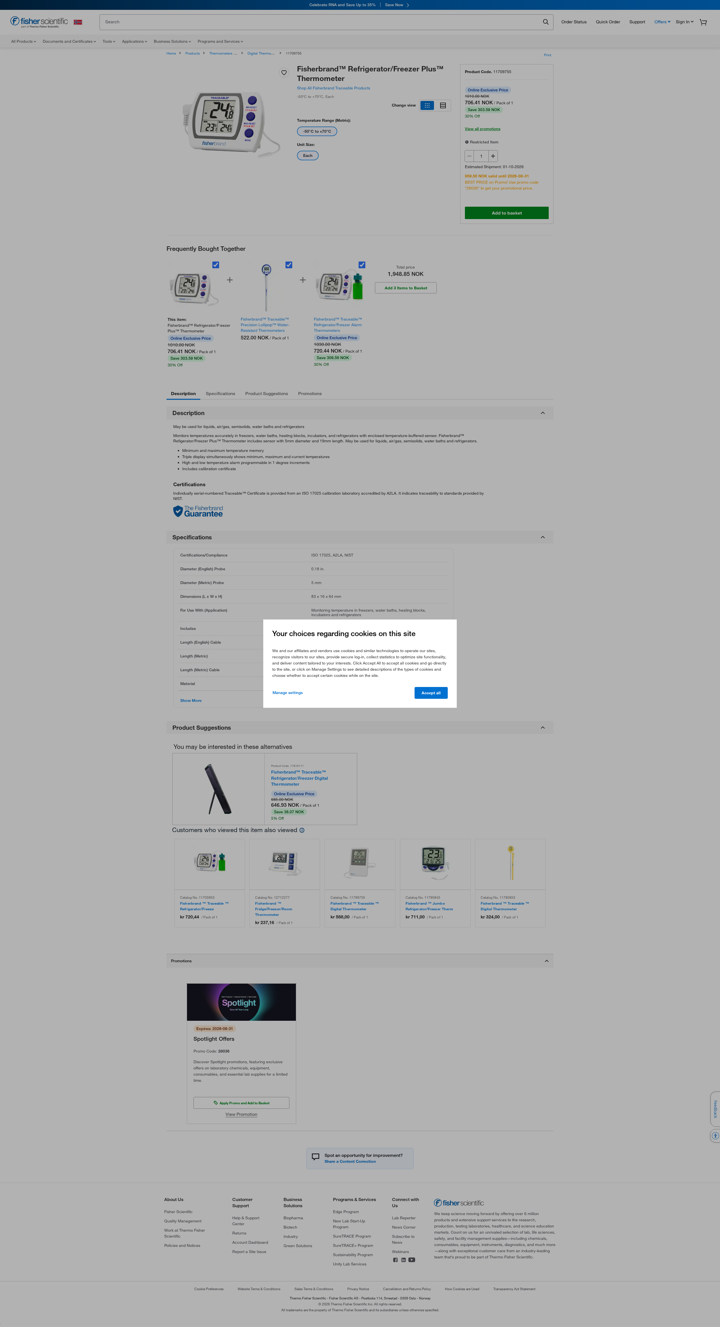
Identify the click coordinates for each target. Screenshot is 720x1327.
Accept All (431, 692)
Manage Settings (288, 692)
